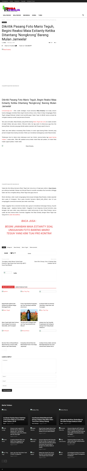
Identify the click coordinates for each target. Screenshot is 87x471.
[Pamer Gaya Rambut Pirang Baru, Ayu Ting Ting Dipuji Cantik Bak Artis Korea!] (29, 296)
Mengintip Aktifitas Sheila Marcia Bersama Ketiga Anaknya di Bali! (71, 420)
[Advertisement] (29, 91)
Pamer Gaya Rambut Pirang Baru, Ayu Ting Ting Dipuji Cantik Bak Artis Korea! (29, 305)
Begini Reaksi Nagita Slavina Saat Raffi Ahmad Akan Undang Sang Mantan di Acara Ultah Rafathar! (47, 430)
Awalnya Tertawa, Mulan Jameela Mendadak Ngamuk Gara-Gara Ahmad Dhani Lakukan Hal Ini (47, 344)
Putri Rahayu (35, 423)
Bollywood (17, 15)
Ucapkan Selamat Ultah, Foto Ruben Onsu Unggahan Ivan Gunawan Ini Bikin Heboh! (17, 441)
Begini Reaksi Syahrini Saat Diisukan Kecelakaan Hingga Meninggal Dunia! (9, 305)
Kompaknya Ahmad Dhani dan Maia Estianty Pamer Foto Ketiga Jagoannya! (29, 344)
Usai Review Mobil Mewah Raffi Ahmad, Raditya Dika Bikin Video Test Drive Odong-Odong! (42, 419)
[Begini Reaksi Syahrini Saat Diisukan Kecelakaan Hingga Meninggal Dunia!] (10, 296)
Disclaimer (17, 1)
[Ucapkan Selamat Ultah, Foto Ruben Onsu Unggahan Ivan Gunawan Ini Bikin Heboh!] (5, 441)
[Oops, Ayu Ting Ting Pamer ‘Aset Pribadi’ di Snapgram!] (5, 454)
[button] (83, 15)
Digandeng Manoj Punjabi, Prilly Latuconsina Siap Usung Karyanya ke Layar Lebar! (76, 441)
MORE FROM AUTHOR (21, 287)
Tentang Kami (5, 1)
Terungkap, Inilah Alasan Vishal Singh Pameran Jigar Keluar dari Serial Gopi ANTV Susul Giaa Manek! (14, 263)
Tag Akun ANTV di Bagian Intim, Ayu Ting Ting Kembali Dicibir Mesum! (28, 324)
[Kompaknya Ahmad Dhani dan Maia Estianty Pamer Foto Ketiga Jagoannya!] (29, 335)
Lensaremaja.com (7, 110)
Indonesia (26, 15)
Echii (4, 423)
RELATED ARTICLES (8, 287)
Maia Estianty (17, 247)
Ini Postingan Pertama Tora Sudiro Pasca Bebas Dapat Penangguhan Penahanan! (76, 454)
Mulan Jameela (33, 247)
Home (3, 20)
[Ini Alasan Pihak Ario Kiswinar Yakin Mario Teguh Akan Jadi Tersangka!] (47, 296)
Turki (40, 15)
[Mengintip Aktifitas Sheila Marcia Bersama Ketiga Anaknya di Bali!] (72, 417)
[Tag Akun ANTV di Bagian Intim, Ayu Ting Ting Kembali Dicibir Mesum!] (29, 315)
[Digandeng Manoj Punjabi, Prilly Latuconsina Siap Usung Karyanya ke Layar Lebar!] (62, 441)
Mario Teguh (25, 247)
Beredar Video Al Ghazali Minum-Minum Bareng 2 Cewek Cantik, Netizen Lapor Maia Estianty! (10, 344)
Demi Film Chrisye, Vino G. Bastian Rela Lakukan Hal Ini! (45, 262)
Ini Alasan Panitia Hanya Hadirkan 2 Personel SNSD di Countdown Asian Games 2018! (14, 419)
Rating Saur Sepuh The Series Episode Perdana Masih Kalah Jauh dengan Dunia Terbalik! (46, 454)
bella (4, 42)
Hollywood (7, 15)
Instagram (9, 247)
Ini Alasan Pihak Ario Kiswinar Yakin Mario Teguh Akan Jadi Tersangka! (46, 305)
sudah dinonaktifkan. (14, 214)
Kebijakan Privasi (31, 1)
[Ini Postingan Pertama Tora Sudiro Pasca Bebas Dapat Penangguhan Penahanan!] (62, 454)
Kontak (11, 1)
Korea (34, 15)
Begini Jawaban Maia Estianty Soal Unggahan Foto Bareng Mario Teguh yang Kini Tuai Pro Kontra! (29, 230)
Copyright (23, 1)
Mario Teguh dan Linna (39, 121)
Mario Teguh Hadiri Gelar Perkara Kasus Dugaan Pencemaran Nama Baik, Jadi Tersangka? (10, 324)
